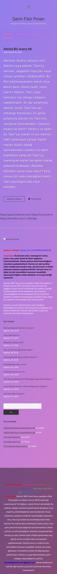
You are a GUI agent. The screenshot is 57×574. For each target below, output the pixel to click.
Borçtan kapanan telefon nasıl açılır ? (19, 328)
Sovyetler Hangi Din (12, 437)
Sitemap (32, 218)
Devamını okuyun (16, 200)
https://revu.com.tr (42, 214)
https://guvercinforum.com (15, 214)
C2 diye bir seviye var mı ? (14, 372)
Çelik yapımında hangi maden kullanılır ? (20, 357)
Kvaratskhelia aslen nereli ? (15, 364)
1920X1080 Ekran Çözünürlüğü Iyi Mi (19, 428)
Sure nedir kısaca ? (11, 335)
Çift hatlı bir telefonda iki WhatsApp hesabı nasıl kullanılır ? (28, 379)
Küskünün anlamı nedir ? (13, 342)
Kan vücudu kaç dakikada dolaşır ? (18, 350)
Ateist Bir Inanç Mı (17, 49)
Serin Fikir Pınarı (28, 18)
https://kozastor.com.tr (13, 218)
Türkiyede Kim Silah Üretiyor (15, 446)
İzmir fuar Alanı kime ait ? (14, 394)
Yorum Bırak (36, 199)
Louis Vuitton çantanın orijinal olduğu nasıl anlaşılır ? (25, 386)
